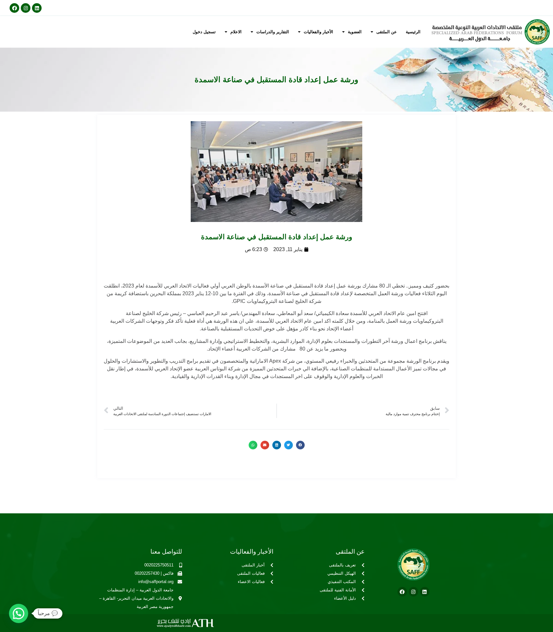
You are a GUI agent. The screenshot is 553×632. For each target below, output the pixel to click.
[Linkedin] (37, 8)
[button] (300, 445)
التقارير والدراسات (272, 31)
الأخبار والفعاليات (318, 31)
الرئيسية (413, 31)
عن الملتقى (386, 31)
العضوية (355, 31)
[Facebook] (14, 8)
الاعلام (236, 31)
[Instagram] (25, 8)
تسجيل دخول (204, 31)
